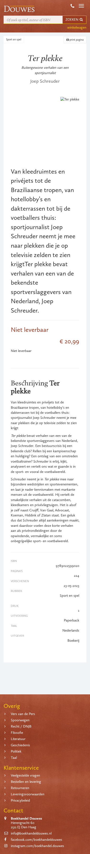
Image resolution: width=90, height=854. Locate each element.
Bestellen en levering (26, 781)
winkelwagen (76, 27)
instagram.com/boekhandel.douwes (37, 846)
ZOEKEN (72, 20)
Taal (14, 757)
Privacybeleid (20, 800)
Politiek (16, 751)
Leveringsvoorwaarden (27, 794)
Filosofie (17, 732)
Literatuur (18, 739)
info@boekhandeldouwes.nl (31, 833)
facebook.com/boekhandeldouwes (36, 839)
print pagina (76, 39)
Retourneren (20, 788)
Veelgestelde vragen (25, 775)
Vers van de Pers (23, 714)
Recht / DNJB (21, 726)
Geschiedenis (20, 745)
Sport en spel (13, 39)
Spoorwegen (20, 720)
